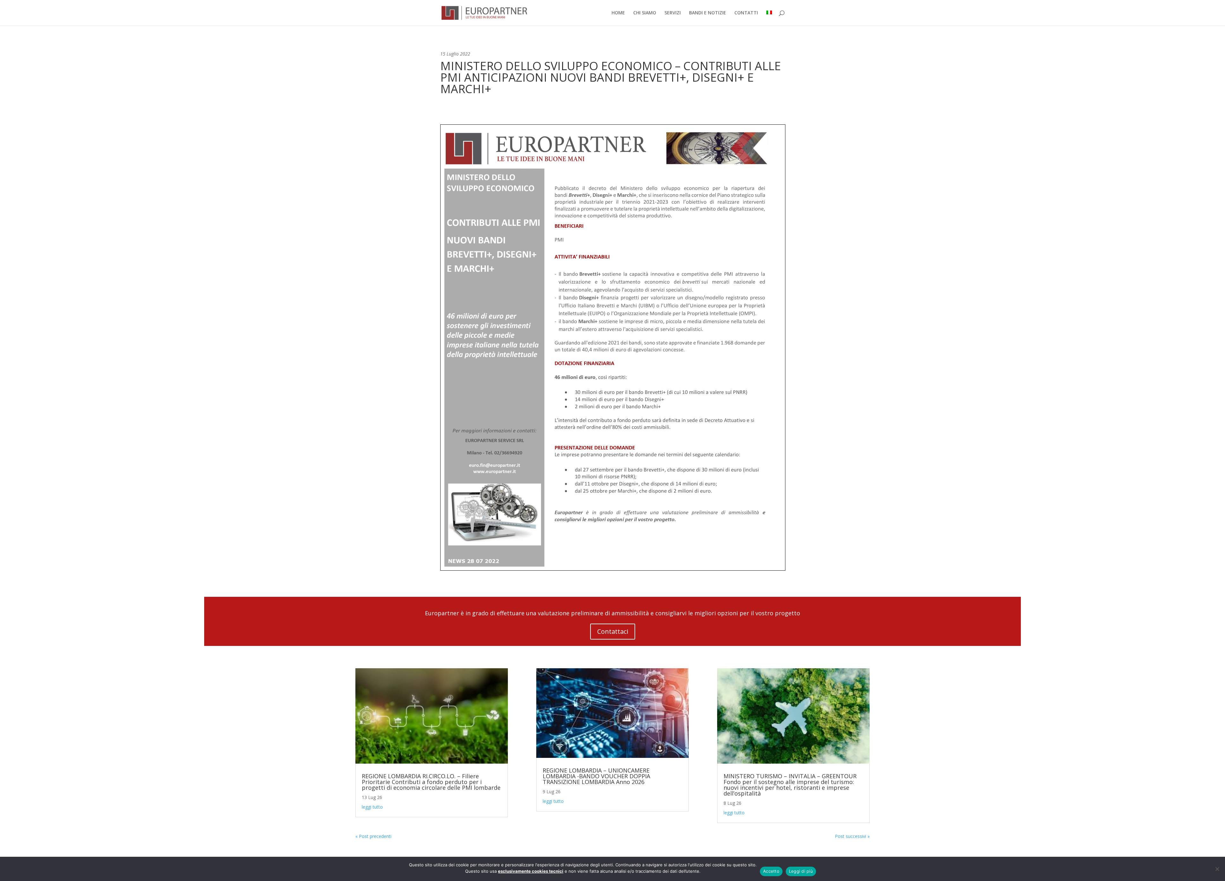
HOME (618, 13)
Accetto (771, 871)
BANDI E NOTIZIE (707, 13)
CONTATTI (746, 13)
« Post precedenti (373, 836)
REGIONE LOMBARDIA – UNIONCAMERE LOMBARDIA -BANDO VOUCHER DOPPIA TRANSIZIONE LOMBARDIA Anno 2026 (596, 776)
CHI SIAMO (644, 13)
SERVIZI (672, 13)
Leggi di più (801, 871)
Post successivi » (852, 836)
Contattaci (612, 631)
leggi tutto (372, 807)
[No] (1217, 869)
